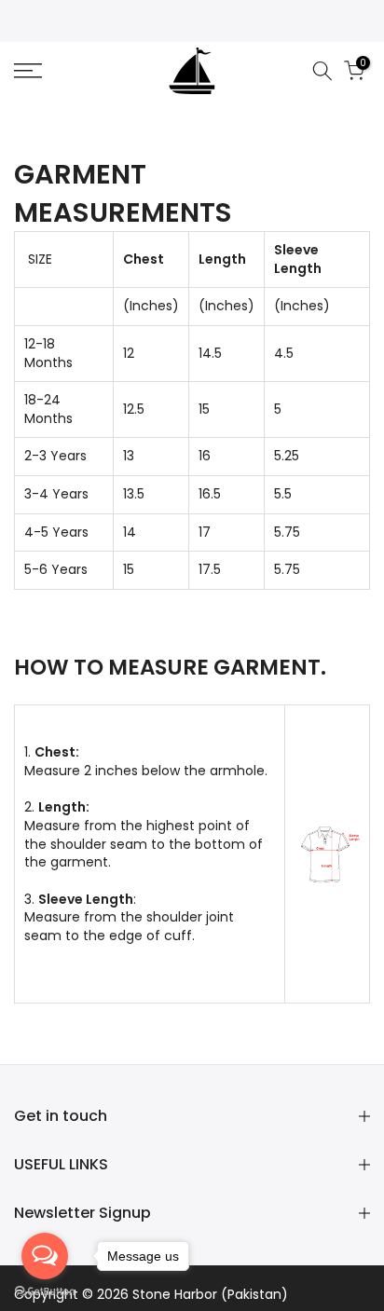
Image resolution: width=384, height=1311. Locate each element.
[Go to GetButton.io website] (45, 1292)
